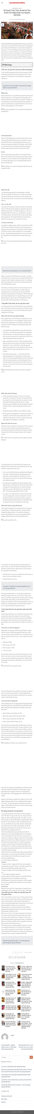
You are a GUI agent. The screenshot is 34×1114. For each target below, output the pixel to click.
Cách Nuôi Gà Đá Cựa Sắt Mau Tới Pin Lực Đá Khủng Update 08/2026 (10, 985)
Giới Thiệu (4, 1099)
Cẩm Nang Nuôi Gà (17, 8)
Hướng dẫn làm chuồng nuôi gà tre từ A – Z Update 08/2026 (26, 1016)
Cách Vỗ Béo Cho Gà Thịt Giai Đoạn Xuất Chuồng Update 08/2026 (10, 977)
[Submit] (31, 1057)
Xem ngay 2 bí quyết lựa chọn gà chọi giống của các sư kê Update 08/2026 (16, 587)
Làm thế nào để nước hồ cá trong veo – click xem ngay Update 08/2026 (15, 1086)
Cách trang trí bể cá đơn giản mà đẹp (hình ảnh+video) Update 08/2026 (15, 1075)
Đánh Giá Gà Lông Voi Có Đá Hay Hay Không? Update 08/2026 (10, 992)
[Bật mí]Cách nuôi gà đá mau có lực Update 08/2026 (17, 270)
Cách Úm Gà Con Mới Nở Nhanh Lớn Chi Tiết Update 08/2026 (26, 992)
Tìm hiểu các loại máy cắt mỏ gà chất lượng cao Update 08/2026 (10, 1007)
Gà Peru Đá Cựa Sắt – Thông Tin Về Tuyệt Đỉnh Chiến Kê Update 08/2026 (26, 977)
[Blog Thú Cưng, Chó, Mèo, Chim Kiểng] (17, 2)
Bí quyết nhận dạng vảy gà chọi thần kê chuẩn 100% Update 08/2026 (10, 1024)
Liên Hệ (3, 1102)
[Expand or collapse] (31, 64)
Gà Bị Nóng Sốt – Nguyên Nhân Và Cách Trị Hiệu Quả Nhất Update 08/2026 (8, 1047)
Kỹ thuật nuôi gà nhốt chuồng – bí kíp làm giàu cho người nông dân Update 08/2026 (16, 941)
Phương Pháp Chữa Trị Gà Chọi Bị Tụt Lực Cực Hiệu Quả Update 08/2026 (25, 1047)
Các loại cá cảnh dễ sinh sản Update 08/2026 (13, 1066)
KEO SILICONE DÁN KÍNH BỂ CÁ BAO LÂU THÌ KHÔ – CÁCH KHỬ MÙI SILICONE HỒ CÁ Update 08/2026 (17, 1070)
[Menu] (2, 3)
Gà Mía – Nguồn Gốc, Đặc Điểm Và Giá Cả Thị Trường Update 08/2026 (26, 969)
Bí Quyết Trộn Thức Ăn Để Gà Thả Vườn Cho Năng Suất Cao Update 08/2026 (17, 86)
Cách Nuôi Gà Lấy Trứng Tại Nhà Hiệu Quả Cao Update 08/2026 (10, 969)
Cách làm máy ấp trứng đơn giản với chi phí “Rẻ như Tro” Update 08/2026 (26, 1008)
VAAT (23, 19)
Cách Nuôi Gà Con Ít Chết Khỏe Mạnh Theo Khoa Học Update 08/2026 (10, 1000)
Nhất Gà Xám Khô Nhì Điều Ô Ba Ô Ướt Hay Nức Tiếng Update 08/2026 (26, 1000)
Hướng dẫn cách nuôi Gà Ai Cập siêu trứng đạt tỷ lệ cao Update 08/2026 (10, 1016)
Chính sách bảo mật (6, 1096)
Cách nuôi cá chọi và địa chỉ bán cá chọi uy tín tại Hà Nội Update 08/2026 (16, 1080)
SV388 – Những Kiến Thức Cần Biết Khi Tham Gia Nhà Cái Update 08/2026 (26, 985)
